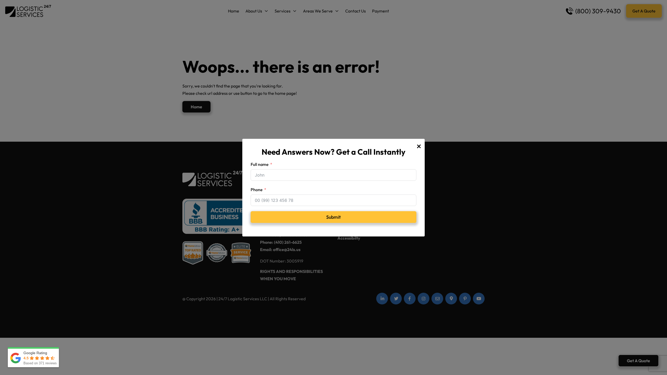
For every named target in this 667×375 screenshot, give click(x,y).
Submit (333, 217)
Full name (260, 164)
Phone (257, 189)
